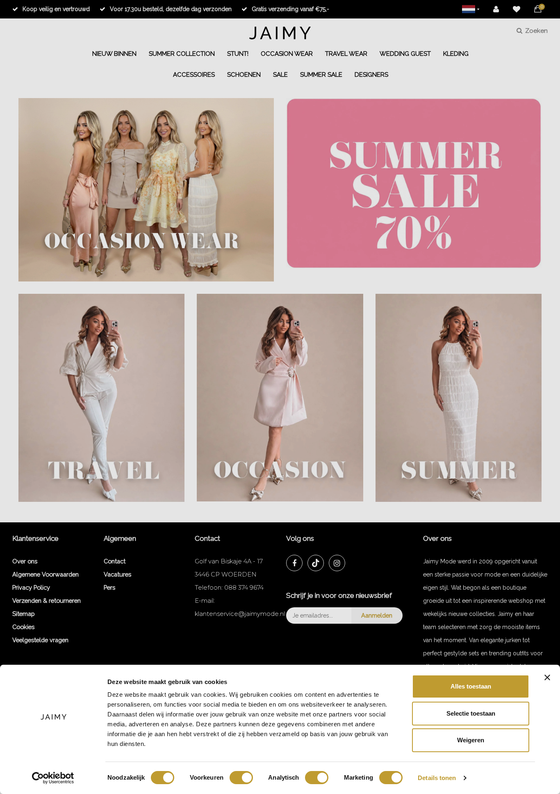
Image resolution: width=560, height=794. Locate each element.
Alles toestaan (471, 686)
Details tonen (437, 777)
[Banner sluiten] (547, 677)
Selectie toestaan (470, 713)
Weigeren (470, 740)
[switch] (241, 777)
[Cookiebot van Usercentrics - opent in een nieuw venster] (53, 778)
